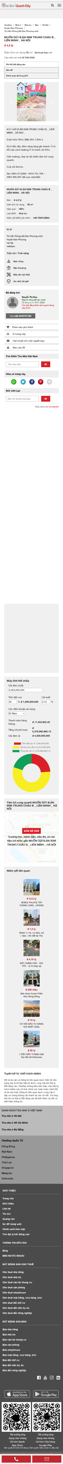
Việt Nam (7, 1151)
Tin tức (7, 1213)
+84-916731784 (22, 315)
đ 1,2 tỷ (31, 928)
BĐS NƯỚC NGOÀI (13, 1255)
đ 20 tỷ (31, 1050)
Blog (5, 1250)
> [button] (51, 102)
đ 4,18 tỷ (31, 959)
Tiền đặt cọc (15, 697)
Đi (46, 364)
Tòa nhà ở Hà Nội (12, 1115)
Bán (10, 1329)
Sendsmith (54, 406)
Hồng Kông (8, 1146)
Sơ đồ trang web (12, 1224)
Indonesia (7, 1178)
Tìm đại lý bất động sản (16, 1234)
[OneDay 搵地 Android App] (46, 1394)
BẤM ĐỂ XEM (31, 830)
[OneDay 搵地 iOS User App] (17, 1394)
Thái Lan (7, 1162)
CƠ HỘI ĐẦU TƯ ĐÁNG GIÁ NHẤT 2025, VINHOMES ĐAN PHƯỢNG (32, 1028)
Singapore (8, 1167)
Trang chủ (8, 1198)
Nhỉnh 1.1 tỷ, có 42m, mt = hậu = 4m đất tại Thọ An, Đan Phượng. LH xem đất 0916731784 (31, 937)
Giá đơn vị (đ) (15, 685)
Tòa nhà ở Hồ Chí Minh (15, 1122)
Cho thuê (13, 1272)
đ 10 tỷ (31, 1020)
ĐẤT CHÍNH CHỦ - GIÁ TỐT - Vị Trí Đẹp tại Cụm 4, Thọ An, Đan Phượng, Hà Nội (31, 967)
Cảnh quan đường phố (17, 75)
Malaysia (7, 1173)
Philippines (8, 1157)
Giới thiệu (8, 1203)
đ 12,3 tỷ (31, 898)
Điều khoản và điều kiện (49, 1448)
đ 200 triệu (31, 989)
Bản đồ (9, 70)
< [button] (11, 102)
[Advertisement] (31, 444)
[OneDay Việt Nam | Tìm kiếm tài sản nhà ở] (16, 5)
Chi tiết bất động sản (15, 64)
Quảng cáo (9, 1218)
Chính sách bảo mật (14, 1229)
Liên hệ (7, 1208)
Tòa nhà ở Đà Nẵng (13, 1129)
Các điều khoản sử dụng (21, 708)
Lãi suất (46, 697)
